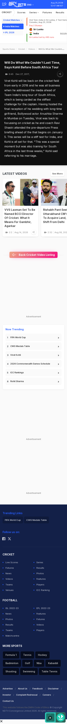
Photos (40, 573)
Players (40, 584)
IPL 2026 (9, 32)
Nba (39, 663)
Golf (27, 663)
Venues (9, 590)
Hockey (42, 654)
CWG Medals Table (20, 346)
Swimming (29, 671)
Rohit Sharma (17, 381)
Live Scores (11, 562)
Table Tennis (49, 671)
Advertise (8, 688)
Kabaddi (53, 663)
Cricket (7, 12)
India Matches (12, 26)
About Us (22, 688)
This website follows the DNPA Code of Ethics (26, 707)
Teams (9, 584)
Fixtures (47, 12)
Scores (21, 12)
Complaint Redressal (26, 695)
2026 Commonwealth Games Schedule (30, 363)
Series (33, 12)
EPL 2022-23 (43, 608)
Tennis (27, 654)
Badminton (11, 663)
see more (57, 173)
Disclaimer (53, 688)
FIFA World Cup (18, 337)
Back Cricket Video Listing (36, 255)
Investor (7, 695)
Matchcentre (12, 635)
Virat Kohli (15, 355)
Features (41, 578)
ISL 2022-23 (12, 608)
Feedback (37, 688)
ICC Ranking (43, 590)
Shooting (10, 671)
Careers (47, 695)
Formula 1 (11, 654)
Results (60, 12)
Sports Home (9, 49)
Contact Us (8, 701)
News (8, 573)
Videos (31, 49)
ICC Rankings (17, 372)
